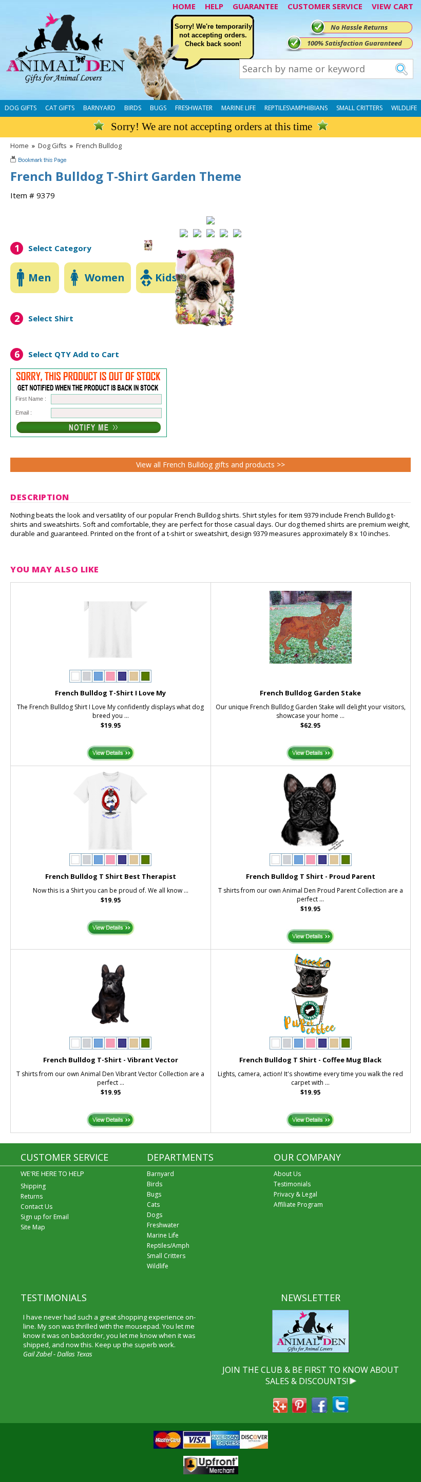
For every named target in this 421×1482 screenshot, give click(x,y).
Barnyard (99, 108)
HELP (214, 6)
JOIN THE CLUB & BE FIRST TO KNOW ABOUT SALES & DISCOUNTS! (310, 1375)
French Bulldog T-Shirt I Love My (110, 692)
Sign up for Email (45, 1216)
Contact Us (36, 1206)
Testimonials (292, 1184)
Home (19, 145)
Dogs (154, 1214)
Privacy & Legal (295, 1194)
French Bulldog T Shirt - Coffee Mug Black (310, 1059)
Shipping (33, 1186)
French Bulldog (99, 145)
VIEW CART (392, 6)
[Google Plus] (280, 1409)
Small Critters (359, 108)
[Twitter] (340, 1409)
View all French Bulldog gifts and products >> (210, 464)
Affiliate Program (298, 1204)
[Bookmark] (39, 161)
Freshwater (194, 108)
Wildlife (404, 108)
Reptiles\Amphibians (296, 108)
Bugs (158, 108)
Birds (132, 108)
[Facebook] (319, 1409)
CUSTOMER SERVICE (325, 6)
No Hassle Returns (359, 27)
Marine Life (238, 108)
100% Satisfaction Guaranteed (354, 43)
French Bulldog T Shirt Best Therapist (110, 876)
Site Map (33, 1227)
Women (105, 277)
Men (39, 277)
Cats (153, 1204)
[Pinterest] (299, 1409)
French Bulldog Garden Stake (310, 692)
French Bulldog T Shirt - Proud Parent (310, 876)
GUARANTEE (255, 6)
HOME (184, 6)
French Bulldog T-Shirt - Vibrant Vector (110, 1059)
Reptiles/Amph (168, 1245)
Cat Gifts (59, 108)
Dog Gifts (20, 108)
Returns (32, 1196)
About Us (287, 1173)
